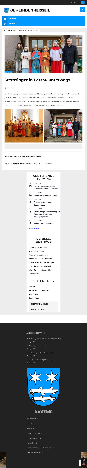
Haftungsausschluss (34, 438)
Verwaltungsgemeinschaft (39, 290)
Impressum (33, 294)
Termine (12, 18)
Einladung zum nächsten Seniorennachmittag (44, 339)
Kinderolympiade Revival (38, 255)
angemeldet (17, 163)
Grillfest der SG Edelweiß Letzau (45, 195)
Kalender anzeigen (33, 228)
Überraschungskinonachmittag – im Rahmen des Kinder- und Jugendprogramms (47, 214)
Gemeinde (11, 30)
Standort (13, 23)
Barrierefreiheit (32, 443)
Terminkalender (40, 304)
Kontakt (32, 286)
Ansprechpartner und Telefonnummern (40, 448)
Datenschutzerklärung (34, 433)
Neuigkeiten (38, 309)
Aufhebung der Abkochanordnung (41, 258)
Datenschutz (34, 298)
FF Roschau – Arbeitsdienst (44, 223)
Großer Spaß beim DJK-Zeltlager (41, 262)
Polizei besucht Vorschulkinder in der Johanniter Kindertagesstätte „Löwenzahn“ (43, 270)
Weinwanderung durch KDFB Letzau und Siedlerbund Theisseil (46, 187)
